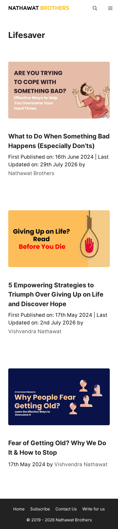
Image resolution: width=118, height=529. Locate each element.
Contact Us (66, 509)
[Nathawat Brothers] (36, 8)
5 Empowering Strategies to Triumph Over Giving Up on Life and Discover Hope (55, 294)
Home (19, 509)
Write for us (93, 509)
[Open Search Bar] (95, 8)
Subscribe (40, 509)
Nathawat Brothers (74, 519)
